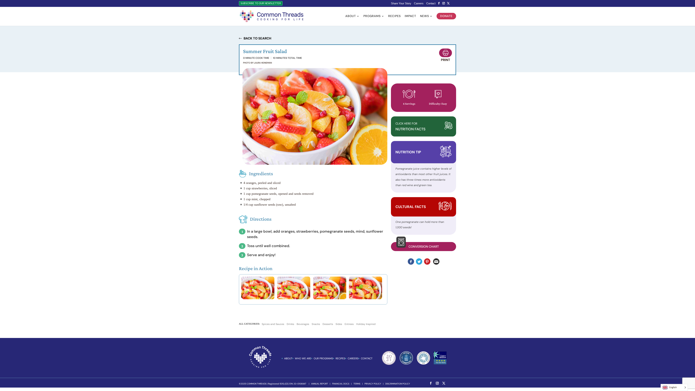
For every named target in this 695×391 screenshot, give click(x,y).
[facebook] (439, 3)
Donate (446, 16)
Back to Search (257, 38)
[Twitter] (448, 3)
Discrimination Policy (397, 383)
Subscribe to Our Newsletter (261, 3)
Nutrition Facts (410, 127)
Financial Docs (340, 383)
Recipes (394, 16)
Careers (419, 3)
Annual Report (319, 383)
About (350, 16)
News (424, 16)
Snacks (316, 324)
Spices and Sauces (273, 324)
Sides (339, 324)
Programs (372, 16)
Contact (430, 3)
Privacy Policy (373, 383)
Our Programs (323, 358)
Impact (410, 16)
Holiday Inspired (366, 324)
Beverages (303, 324)
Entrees (349, 324)
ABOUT (288, 358)
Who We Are (303, 358)
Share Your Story (401, 3)
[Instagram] (443, 3)
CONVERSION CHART (423, 247)
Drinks (290, 324)
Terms (356, 383)
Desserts (328, 324)
